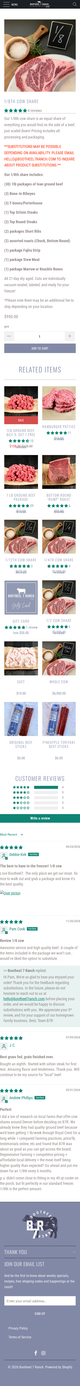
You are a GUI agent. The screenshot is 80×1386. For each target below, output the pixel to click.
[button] (15, 110)
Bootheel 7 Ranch (31, 1367)
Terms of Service (20, 1337)
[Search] (76, 4)
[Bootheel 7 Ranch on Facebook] (36, 1354)
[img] (11, 847)
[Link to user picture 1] (10, 900)
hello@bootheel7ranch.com (24, 999)
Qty (6, 326)
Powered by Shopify (58, 1367)
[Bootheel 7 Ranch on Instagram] (44, 1354)
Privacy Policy (18, 1328)
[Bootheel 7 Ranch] (40, 4)
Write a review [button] (40, 818)
